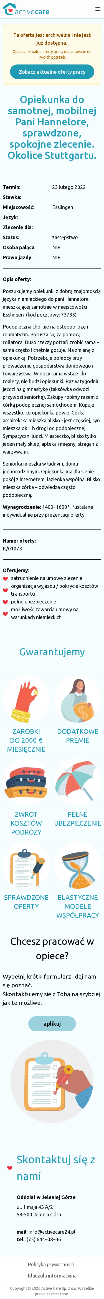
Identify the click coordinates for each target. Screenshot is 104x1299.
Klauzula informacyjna (52, 1275)
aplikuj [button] (52, 1023)
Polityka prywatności (51, 1264)
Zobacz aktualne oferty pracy (52, 72)
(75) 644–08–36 (44, 1239)
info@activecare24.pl (52, 1232)
